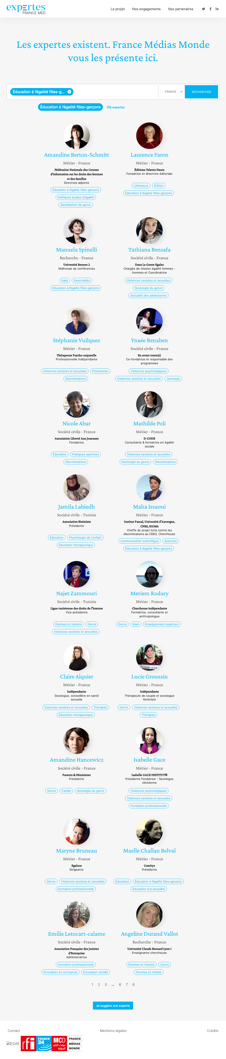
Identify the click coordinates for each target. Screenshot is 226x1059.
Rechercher (201, 92)
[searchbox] (115, 92)
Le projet (118, 9)
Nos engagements (146, 9)
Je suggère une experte (113, 1005)
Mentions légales (113, 1030)
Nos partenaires (180, 9)
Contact (14, 1030)
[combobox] (83, 91)
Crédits (212, 1030)
